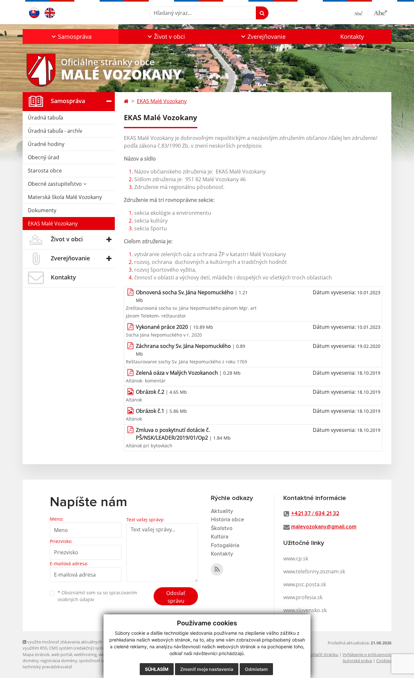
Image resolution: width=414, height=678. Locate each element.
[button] (71, 36)
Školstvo (222, 528)
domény (30, 660)
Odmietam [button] (256, 669)
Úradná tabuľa (45, 117)
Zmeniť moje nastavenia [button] (206, 669)
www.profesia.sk (302, 597)
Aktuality (222, 511)
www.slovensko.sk (305, 610)
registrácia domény (58, 660)
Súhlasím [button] (157, 669)
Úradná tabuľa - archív (55, 130)
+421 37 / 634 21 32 (315, 513)
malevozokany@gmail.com (323, 527)
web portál (61, 654)
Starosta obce (45, 170)
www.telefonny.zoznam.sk (314, 571)
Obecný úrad (43, 157)
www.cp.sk (295, 558)
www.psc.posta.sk (304, 584)
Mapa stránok (36, 654)
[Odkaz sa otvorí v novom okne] (217, 569)
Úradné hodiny (46, 144)
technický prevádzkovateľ (47, 667)
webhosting (85, 654)
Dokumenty (42, 210)
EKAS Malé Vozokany (53, 223)
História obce (227, 520)
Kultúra (219, 537)
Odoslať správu (175, 596)
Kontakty (352, 36)
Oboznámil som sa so (97, 595)
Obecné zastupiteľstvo (55, 183)
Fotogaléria (225, 545)
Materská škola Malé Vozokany (65, 197)
